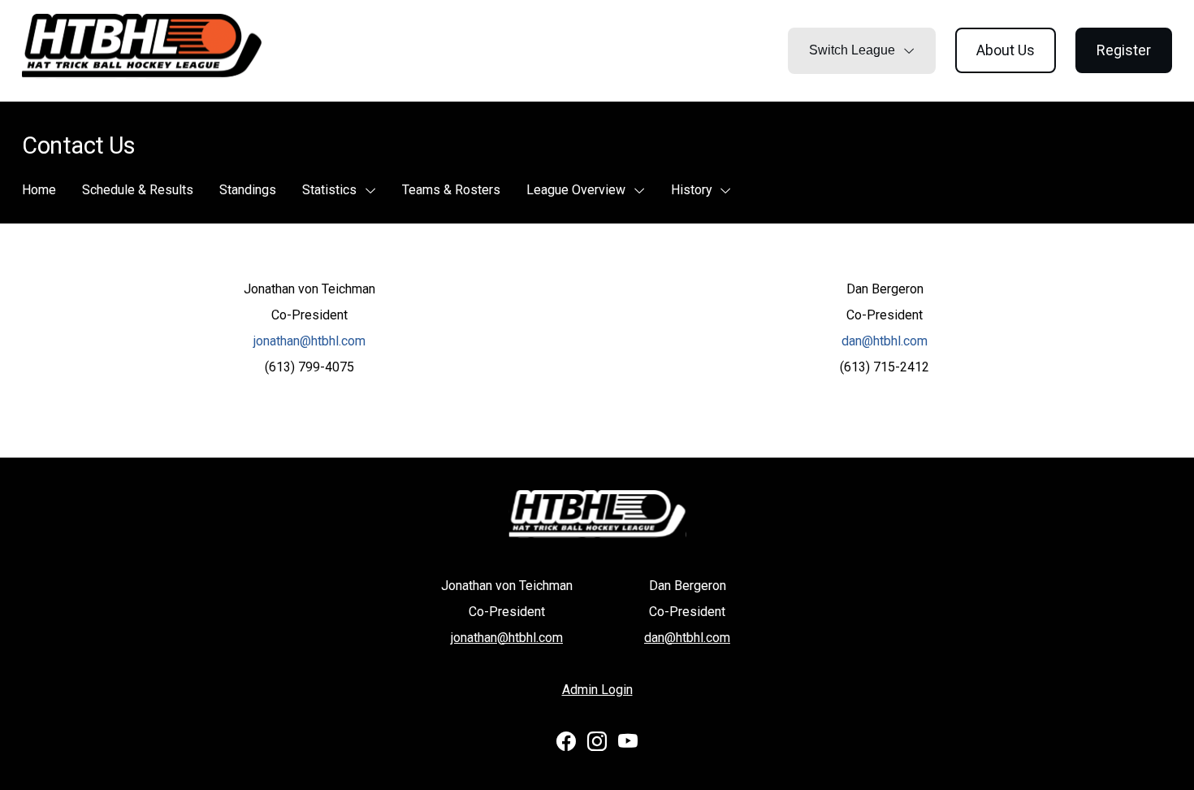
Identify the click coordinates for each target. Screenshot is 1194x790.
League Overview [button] (577, 190)
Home (39, 190)
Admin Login (597, 689)
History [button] (693, 190)
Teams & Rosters (451, 190)
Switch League (853, 50)
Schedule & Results (137, 190)
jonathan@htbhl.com (309, 341)
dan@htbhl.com (884, 341)
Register (1124, 50)
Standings (247, 190)
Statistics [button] (331, 190)
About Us (1005, 50)
